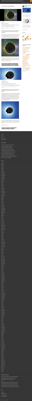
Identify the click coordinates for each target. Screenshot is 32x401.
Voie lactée (16, 65)
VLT (30, 67)
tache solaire (29, 65)
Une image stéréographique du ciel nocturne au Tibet (10, 25)
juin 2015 (2, 353)
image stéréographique (8, 64)
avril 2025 (2, 185)
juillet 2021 (2, 249)
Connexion (2, 392)
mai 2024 (2, 201)
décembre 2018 (3, 293)
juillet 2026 (2, 164)
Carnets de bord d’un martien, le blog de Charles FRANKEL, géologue (9, 376)
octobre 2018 (2, 296)
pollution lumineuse (25, 62)
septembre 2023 (3, 212)
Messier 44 (8, 65)
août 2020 (2, 265)
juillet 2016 (2, 334)
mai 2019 (2, 286)
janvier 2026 (2, 172)
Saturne (24, 63)
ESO (29, 51)
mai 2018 (2, 303)
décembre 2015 (3, 344)
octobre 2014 (2, 364)
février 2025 (2, 188)
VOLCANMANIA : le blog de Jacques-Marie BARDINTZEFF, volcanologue (10, 386)
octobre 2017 (2, 313)
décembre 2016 (3, 327)
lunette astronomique (25, 55)
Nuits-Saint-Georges (25, 57)
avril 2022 (2, 236)
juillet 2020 (2, 266)
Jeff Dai (18, 37)
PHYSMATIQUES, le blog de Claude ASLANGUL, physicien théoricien (9, 385)
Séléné (27, 65)
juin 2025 (2, 182)
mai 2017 (2, 320)
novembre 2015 (3, 346)
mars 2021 (2, 255)
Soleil (27, 63)
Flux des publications (3, 393)
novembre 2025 (3, 175)
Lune (29, 54)
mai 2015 (2, 354)
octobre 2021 (2, 245)
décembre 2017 (3, 310)
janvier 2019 (2, 292)
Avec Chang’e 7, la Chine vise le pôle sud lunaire (7, 147)
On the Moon (26, 58)
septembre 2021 (3, 246)
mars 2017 (2, 323)
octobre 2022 (2, 228)
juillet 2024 (2, 198)
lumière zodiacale (4, 65)
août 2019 (2, 282)
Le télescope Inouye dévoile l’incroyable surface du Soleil (8, 154)
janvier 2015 (2, 360)
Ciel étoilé (2, 22)
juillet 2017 (2, 317)
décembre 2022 (3, 225)
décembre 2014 (3, 361)
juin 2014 (2, 370)
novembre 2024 (3, 192)
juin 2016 (2, 336)
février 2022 (2, 239)
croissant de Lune (25, 51)
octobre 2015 (2, 347)
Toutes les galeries (25, 29)
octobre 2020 (2, 262)
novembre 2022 (3, 226)
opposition (24, 59)
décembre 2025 (3, 174)
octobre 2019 (2, 279)
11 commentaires (27, 16)
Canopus (6, 63)
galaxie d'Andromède (15, 63)
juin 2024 (2, 199)
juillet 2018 (2, 300)
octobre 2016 (2, 330)
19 (25, 38)
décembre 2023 (3, 208)
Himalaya (3, 64)
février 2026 (2, 171)
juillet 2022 (2, 232)
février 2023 (2, 222)
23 (30, 38)
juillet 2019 (2, 283)
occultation (28, 57)
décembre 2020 (3, 259)
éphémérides (28, 69)
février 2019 (2, 290)
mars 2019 (2, 289)
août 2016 (2, 333)
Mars (28, 55)
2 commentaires (27, 27)
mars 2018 (2, 306)
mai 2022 (2, 235)
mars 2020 (2, 272)
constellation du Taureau (25, 50)
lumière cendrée (25, 54)
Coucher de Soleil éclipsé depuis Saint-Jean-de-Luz (7, 153)
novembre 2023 (3, 209)
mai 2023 (2, 218)
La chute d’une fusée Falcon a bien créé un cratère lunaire (8, 150)
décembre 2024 (3, 191)
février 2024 (2, 205)
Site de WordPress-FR (3, 396)
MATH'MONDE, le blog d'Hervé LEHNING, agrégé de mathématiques (9, 383)
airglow (3, 63)
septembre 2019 (3, 280)
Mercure (24, 56)
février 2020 (2, 273)
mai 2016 (2, 337)
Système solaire (24, 65)
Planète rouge (25, 60)
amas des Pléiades (25, 47)
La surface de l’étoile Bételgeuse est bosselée (6, 146)
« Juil (23, 42)
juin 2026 (2, 165)
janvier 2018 (2, 309)
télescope (24, 66)
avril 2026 (2, 168)
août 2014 (2, 367)
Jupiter (24, 52)
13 (26, 37)
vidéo (29, 67)
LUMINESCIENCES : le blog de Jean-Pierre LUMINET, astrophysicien (9, 382)
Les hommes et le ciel (3, 139)
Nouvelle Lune (28, 56)
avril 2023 (2, 219)
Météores (2, 136)
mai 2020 (2, 269)
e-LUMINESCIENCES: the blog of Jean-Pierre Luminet (7, 379)
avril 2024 (2, 202)
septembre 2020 (3, 263)
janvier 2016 (2, 343)
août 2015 (2, 350)
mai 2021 (2, 252)
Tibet (13, 65)
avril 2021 (2, 253)
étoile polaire (10, 63)
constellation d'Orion (26, 48)
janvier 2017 (2, 326)
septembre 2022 (3, 229)
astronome (29, 47)
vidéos (12, 94)
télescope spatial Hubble (25, 67)
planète (26, 59)
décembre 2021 (3, 242)
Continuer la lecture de (7, 60)
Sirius (11, 65)
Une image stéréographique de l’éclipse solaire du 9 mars (10, 84)
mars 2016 (2, 340)
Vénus (27, 68)
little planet (16, 64)
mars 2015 (2, 357)
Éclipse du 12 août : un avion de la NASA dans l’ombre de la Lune (9, 156)
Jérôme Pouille (6, 58)
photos (9, 94)
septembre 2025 (3, 178)
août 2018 (2, 299)
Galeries (25, 6)
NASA (26, 56)
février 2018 (2, 307)
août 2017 (2, 316)
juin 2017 (2, 319)
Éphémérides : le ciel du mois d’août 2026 (6, 157)
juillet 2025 (2, 181)
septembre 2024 (3, 195)
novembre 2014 (3, 363)
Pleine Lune (25, 61)
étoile (23, 70)
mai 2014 (2, 371)
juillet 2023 (2, 215)
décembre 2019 (3, 276)
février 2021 (2, 256)
